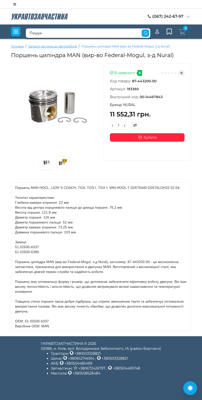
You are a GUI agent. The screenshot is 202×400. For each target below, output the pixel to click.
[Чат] (190, 388)
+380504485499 (78, 363)
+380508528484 (86, 373)
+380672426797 (91, 368)
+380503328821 (87, 353)
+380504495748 (126, 368)
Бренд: (122, 105)
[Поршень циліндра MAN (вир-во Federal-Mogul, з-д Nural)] (47, 162)
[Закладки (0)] (169, 31)
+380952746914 (81, 358)
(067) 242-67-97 (167, 16)
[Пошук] (145, 33)
